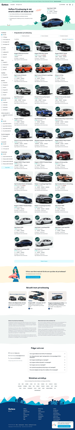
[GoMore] (5, 4)
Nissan (30, 386)
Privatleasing (55, 411)
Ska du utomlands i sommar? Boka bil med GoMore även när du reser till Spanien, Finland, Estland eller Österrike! (36, 1)
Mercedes (19, 386)
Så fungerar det (19, 4)
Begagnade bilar (37, 390)
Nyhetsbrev (25, 416)
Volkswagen (30, 388)
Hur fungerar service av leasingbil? (38, 365)
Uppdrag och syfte (26, 411)
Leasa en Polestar (56, 420)
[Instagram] (10, 411)
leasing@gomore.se (20, 355)
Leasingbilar (12, 4)
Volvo (35, 388)
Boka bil (39, 410)
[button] (73, 1)
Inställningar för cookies (32, 424)
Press (24, 413)
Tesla (20, 388)
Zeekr (43, 388)
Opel (34, 386)
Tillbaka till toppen (44, 261)
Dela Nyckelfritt (41, 416)
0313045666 (17, 358)
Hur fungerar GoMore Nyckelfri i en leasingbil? (40, 362)
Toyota (24, 388)
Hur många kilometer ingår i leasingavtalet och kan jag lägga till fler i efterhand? (45, 357)
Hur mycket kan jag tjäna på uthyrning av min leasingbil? (43, 367)
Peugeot (38, 386)
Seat (52, 386)
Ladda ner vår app (26, 414)
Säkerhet (39, 419)
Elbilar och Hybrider (56, 417)
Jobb (24, 417)
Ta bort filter (7, 167)
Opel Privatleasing (56, 413)
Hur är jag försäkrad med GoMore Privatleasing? (41, 353)
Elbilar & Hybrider (49, 388)
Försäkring (40, 417)
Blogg (24, 419)
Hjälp (67, 4)
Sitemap (26, 424)
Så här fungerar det (41, 411)
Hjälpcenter (17, 353)
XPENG (39, 388)
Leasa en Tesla (55, 416)
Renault (47, 386)
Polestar (42, 386)
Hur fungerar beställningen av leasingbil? (39, 360)
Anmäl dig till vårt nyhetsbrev (64, 426)
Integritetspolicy (21, 424)
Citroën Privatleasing (56, 419)
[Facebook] (9, 411)
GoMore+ (39, 413)
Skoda (56, 386)
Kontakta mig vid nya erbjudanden (33, 277)
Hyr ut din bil (40, 414)
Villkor (17, 424)
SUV (55, 388)
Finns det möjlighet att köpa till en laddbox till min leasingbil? (44, 370)
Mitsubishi (25, 386)
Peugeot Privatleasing (56, 414)
